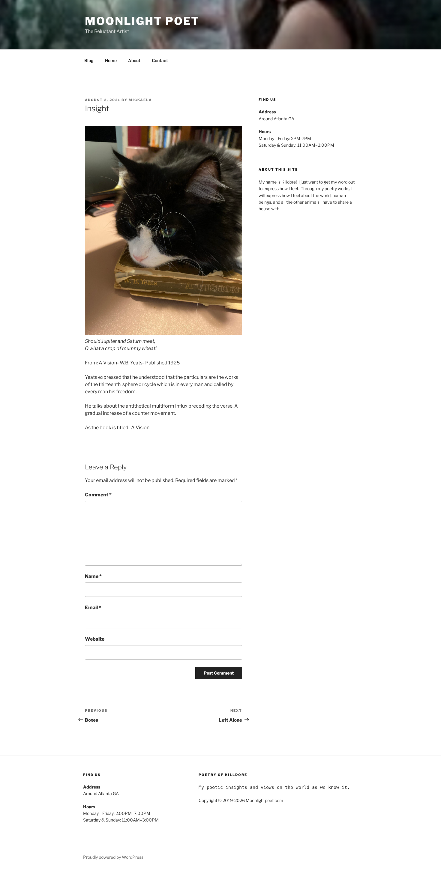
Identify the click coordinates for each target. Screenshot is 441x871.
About (134, 60)
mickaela (140, 100)
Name (93, 576)
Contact (160, 60)
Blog (89, 60)
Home (111, 60)
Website (94, 639)
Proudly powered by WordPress (113, 857)
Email (93, 607)
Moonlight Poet (142, 21)
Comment (98, 495)
